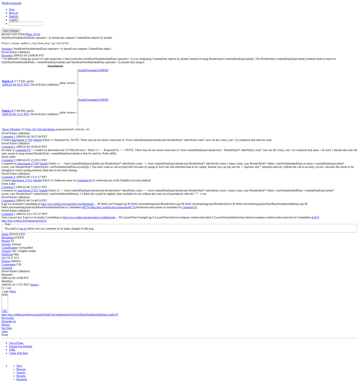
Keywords (7, 318)
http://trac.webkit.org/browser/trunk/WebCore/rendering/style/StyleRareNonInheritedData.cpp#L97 (59, 314)
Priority (5, 240)
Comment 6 (8, 200)
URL (4, 311)
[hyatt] (5, 295)
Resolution (7, 237)
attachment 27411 (21, 180)
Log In (13, 20)
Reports (21, 375)
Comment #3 (84, 180)
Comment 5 (8, 187)
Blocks (5, 324)
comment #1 (22, 150)
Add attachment (45, 129)
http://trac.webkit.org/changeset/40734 (113, 207)
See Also (6, 328)
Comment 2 (8, 146)
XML (12, 349)
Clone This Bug (18, 353)
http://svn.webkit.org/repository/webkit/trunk (67, 203)
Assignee (6, 267)
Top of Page (16, 343)
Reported (6, 55)
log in (22, 228)
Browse (13, 12)
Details (82, 70)
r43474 (315, 217)
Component (8, 264)
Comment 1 (8, 136)
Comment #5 (189, 207)
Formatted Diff (94, 70)
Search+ (14, 16)
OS (3, 257)
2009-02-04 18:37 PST (15, 84)
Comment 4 (8, 177)
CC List (6, 288)
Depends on (8, 321)
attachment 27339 (21, 140)
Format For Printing (20, 346)
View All (30, 129)
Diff (105, 70)
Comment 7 (8, 214)
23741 (36, 34)
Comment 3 (8, 160)
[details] (37, 140)
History (34, 284)
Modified (6, 281)
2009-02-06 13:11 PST (15, 114)
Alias (4, 331)
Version (5, 251)
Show (12, 291)
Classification (9, 247)
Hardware (7, 254)
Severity (6, 244)
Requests (21, 379)
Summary (7, 48)
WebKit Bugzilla (11, 3)
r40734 (85, 207)
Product (6, 261)
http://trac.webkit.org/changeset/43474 (24, 220)
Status (5, 234)
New (12, 9)
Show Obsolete (11, 129)
